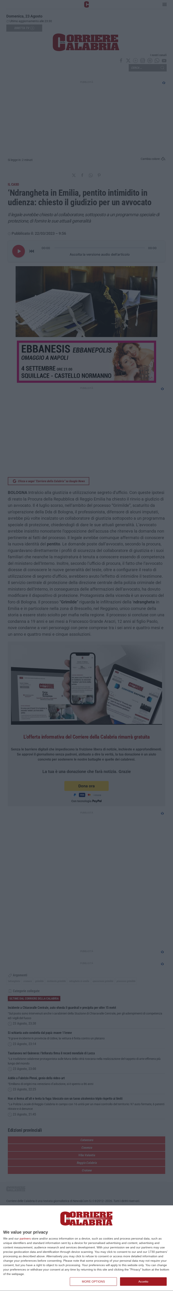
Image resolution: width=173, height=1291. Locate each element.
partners (25, 1238)
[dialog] (86, 1248)
